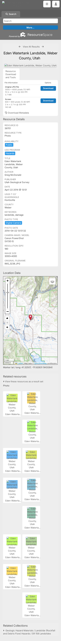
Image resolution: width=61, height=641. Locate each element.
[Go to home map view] (7, 318)
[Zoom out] (7, 311)
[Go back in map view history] (7, 327)
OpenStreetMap (40, 363)
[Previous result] (19, 47)
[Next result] (42, 47)
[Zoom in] (7, 280)
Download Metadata (18, 112)
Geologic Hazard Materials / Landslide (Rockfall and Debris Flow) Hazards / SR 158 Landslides (29, 632)
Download (48, 88)
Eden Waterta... (13, 414)
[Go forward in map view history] (7, 323)
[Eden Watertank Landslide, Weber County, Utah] (30, 65)
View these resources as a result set (23, 381)
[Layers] (52, 281)
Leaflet (20, 363)
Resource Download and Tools (10, 74)
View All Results (31, 46)
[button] (30, 317)
